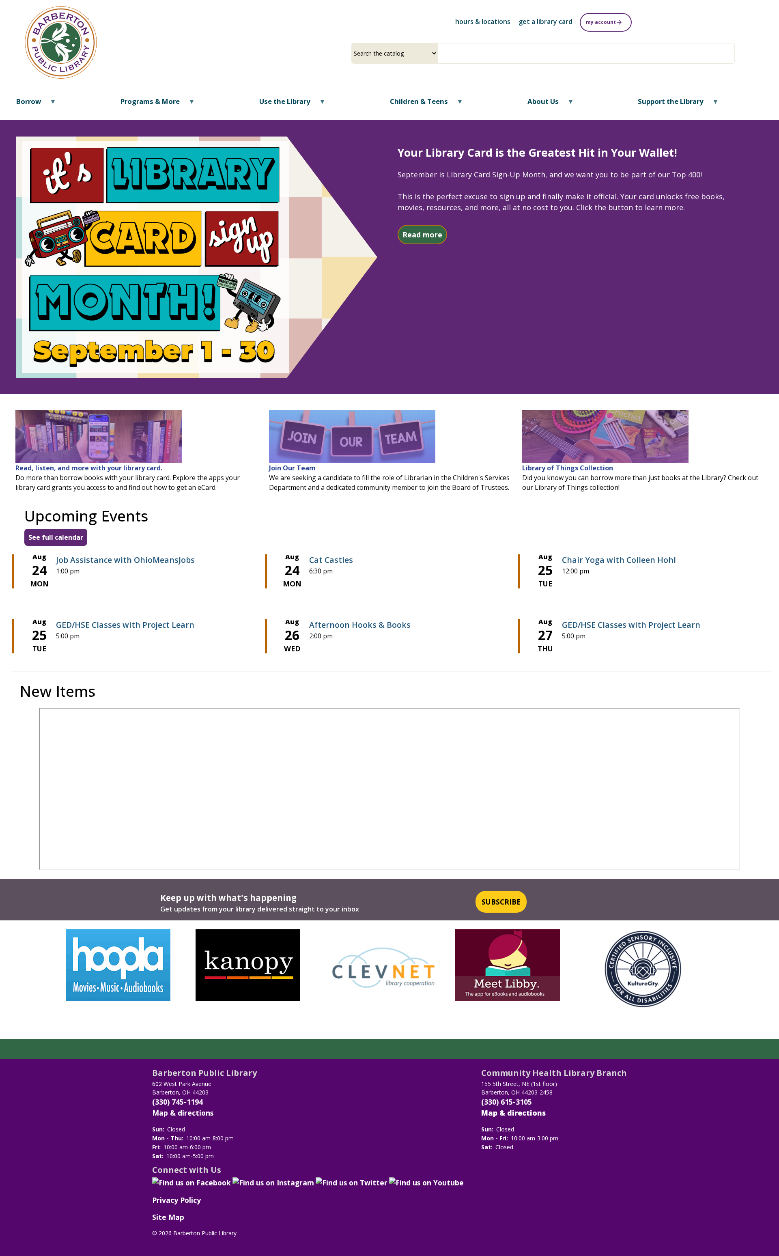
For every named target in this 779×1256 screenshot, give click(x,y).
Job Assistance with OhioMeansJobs (125, 559)
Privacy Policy (176, 1200)
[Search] (731, 53)
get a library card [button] (545, 21)
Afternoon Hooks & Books (360, 624)
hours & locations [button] (482, 21)
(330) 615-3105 (506, 1102)
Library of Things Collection (567, 467)
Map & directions (182, 1113)
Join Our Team (292, 467)
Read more (424, 234)
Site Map (168, 1217)
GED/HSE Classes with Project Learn (125, 624)
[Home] (61, 42)
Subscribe (501, 902)
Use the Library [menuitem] (279, 104)
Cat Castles (331, 559)
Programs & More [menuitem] (145, 104)
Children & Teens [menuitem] (414, 104)
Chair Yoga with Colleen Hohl (619, 559)
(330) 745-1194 (177, 1102)
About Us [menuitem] (537, 104)
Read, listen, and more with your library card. (88, 467)
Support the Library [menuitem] (666, 104)
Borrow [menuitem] (23, 104)
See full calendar (55, 537)
